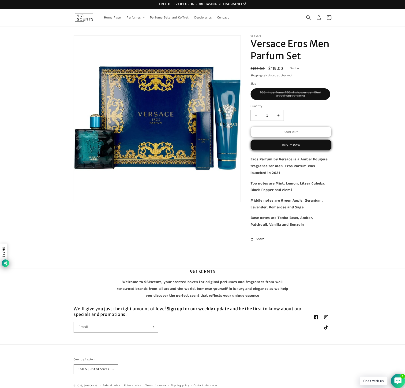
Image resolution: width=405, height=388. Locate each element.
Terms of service (155, 385)
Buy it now (291, 145)
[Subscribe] (152, 327)
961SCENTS (91, 386)
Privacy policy (132, 385)
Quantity (256, 106)
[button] (135, 17)
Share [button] (260, 239)
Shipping (256, 76)
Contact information (206, 385)
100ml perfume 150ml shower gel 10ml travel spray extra (291, 95)
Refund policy (111, 385)
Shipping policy (180, 385)
